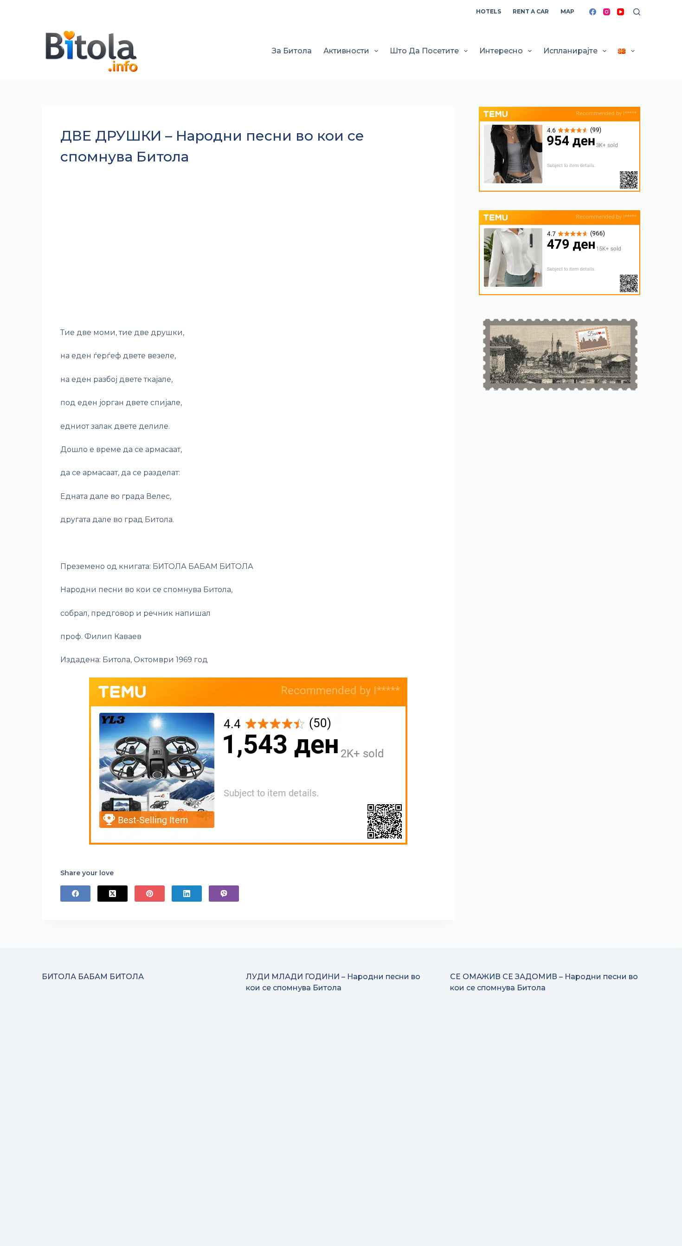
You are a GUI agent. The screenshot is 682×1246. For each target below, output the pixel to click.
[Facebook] (592, 11)
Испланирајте (570, 50)
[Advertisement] (248, 251)
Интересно (501, 50)
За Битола (292, 50)
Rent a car (531, 11)
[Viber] (224, 893)
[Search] (636, 11)
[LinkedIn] (187, 893)
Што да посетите (424, 50)
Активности (346, 50)
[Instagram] (606, 11)
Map (567, 11)
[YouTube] (620, 11)
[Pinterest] (150, 893)
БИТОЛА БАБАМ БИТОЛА (93, 976)
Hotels (488, 11)
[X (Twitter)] (112, 893)
